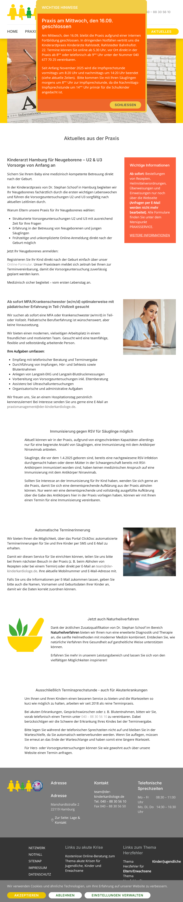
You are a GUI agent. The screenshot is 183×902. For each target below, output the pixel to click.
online (83, 50)
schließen (125, 105)
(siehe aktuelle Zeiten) (58, 77)
